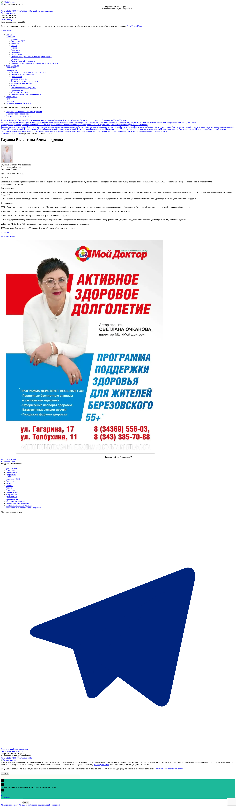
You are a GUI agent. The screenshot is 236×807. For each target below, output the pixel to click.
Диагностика (16, 77)
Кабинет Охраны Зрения (21, 83)
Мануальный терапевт (176, 122)
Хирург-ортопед (132, 125)
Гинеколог (22, 120)
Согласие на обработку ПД (12, 751)
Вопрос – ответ (12, 492)
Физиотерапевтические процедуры (25, 81)
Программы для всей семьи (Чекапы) (26, 94)
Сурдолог (38, 122)
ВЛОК (39, 125)
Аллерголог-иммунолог (147, 122)
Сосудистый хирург (62, 120)
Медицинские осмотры (20, 92)
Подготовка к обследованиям (23, 61)
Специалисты (11, 97)
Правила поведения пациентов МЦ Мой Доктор (31, 57)
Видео (8, 483)
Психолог (143, 125)
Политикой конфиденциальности (169, 769)
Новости (14, 48)
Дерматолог (162, 122)
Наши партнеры (17, 52)
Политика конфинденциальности (15, 749)
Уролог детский (127, 129)
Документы (16, 50)
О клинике (10, 37)
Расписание (11, 68)
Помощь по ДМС (18, 41)
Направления (11, 70)
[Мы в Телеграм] (118, 747)
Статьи (14, 46)
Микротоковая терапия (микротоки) (44, 805)
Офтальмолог (48, 122)
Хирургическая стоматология (39, 127)
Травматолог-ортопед (170, 129)
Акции (9, 34)
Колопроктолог (14, 125)
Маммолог (75, 120)
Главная (4, 133)
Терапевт (5, 120)
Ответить (6, 797)
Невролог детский (15, 129)
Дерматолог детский (187, 129)
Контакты (15, 59)
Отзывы (14, 39)
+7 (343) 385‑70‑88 (134, 26)
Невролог (98, 120)
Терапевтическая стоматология (14, 127)
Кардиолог (13, 120)
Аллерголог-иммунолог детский (147, 129)
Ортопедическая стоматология (65, 127)
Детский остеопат (100, 131)
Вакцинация (213, 129)
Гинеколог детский (98, 129)
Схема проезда (7, 20)
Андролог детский (34, 131)
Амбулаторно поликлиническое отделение (28, 72)
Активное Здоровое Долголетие (19, 103)
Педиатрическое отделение (22, 74)
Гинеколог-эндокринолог (37, 120)
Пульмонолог (107, 120)
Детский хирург (139, 131)
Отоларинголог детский (66, 129)
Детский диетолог (49, 131)
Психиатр (81, 125)
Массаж (14, 85)
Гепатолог (59, 125)
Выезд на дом (131, 122)
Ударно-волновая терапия (95, 125)
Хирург (51, 120)
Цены (8, 477)
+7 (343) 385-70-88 (8, 11)
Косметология (17, 90)
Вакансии (15, 43)
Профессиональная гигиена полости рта (207, 127)
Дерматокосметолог (87, 122)
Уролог (116, 120)
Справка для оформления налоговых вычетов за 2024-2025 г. (36, 63)
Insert (26, 802)
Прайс (8, 99)
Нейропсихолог (70, 125)
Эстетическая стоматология (89, 127)
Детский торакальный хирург (120, 131)
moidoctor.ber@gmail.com (43, 11)
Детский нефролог (65, 131)
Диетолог (25, 125)
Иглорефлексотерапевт (116, 125)
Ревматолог (74, 122)
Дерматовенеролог (61, 122)
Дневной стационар (19, 79)
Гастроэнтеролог (87, 120)
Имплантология (140, 127)
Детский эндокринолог (83, 131)
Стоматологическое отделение (23, 88)
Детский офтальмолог (47, 129)
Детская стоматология (110, 127)
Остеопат (33, 125)
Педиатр (4, 129)
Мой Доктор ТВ (12, 66)
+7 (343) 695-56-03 (24, 11)
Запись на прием (8, 13)
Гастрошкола (16, 54)
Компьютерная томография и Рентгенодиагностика (168, 127)
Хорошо (5, 773)
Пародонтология (126, 127)
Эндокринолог (15, 122)
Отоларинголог (27, 122)
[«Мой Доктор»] (8, 2)
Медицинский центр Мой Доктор (15, 805)
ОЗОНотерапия (48, 125)
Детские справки (30, 129)
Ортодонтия (229, 127)
